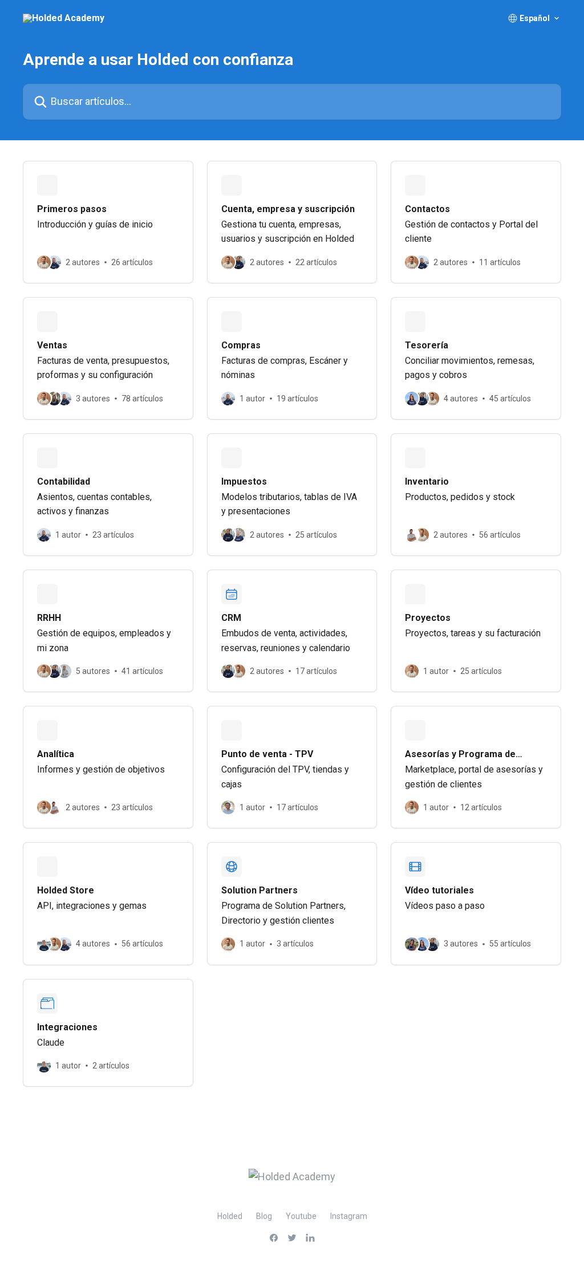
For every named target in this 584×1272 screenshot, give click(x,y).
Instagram (348, 1216)
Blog (264, 1216)
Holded (229, 1216)
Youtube (301, 1216)
